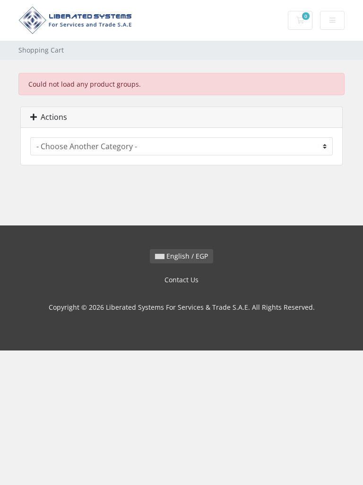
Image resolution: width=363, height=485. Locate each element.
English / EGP (186, 255)
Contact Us (181, 279)
